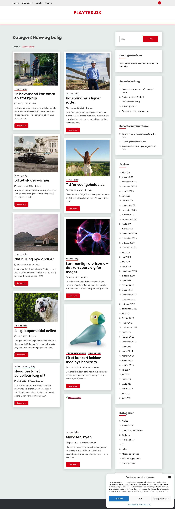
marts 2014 (127, 351)
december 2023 (129, 181)
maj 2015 (126, 332)
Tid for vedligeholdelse (85, 184)
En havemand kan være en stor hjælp (34, 96)
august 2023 (128, 191)
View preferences (161, 498)
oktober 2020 (128, 243)
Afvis (140, 498)
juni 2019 (126, 261)
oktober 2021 (128, 214)
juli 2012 (126, 393)
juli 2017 (126, 313)
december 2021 (129, 205)
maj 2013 (126, 379)
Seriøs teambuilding (131, 101)
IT (123, 444)
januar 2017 (127, 322)
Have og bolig (20, 89)
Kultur (124, 449)
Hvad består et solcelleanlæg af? (29, 373)
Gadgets (126, 435)
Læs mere (21, 125)
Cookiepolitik (133, 504)
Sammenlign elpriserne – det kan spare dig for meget (87, 267)
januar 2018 (127, 290)
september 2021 (129, 219)
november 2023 (129, 186)
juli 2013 (126, 370)
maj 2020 (126, 257)
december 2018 (129, 271)
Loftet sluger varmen (32, 180)
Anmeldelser (127, 425)
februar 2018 (128, 285)
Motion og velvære (130, 454)
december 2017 (129, 294)
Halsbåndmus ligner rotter (83, 100)
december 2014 (129, 341)
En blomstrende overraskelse (135, 111)
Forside (16, 3)
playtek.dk (88, 12)
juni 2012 (126, 398)
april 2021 (126, 224)
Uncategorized (129, 463)
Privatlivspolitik (145, 504)
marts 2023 (127, 200)
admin (33, 103)
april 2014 (126, 346)
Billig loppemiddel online (35, 331)
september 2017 (129, 308)
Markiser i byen (79, 437)
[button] (170, 477)
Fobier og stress (129, 106)
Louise (33, 336)
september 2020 (129, 247)
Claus (90, 108)
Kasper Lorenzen (92, 367)
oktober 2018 (128, 275)
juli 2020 (126, 252)
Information (27, 3)
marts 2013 (127, 388)
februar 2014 (128, 355)
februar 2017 (128, 318)
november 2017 (129, 299)
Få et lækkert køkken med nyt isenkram (83, 359)
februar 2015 (128, 337)
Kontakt (38, 3)
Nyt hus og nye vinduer (34, 259)
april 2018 (126, 280)
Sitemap (48, 3)
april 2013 (126, 384)
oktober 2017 (128, 304)
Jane (124, 134)
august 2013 (128, 365)
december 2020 (129, 233)
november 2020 (129, 238)
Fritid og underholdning (76, 353)
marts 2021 (127, 228)
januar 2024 (127, 177)
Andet (17, 366)
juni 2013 (126, 374)
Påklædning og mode (131, 458)
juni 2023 (126, 196)
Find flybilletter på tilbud (133, 97)
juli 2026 (126, 172)
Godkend (119, 498)
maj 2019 (126, 266)
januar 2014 (127, 360)
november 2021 (129, 210)
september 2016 (129, 327)
